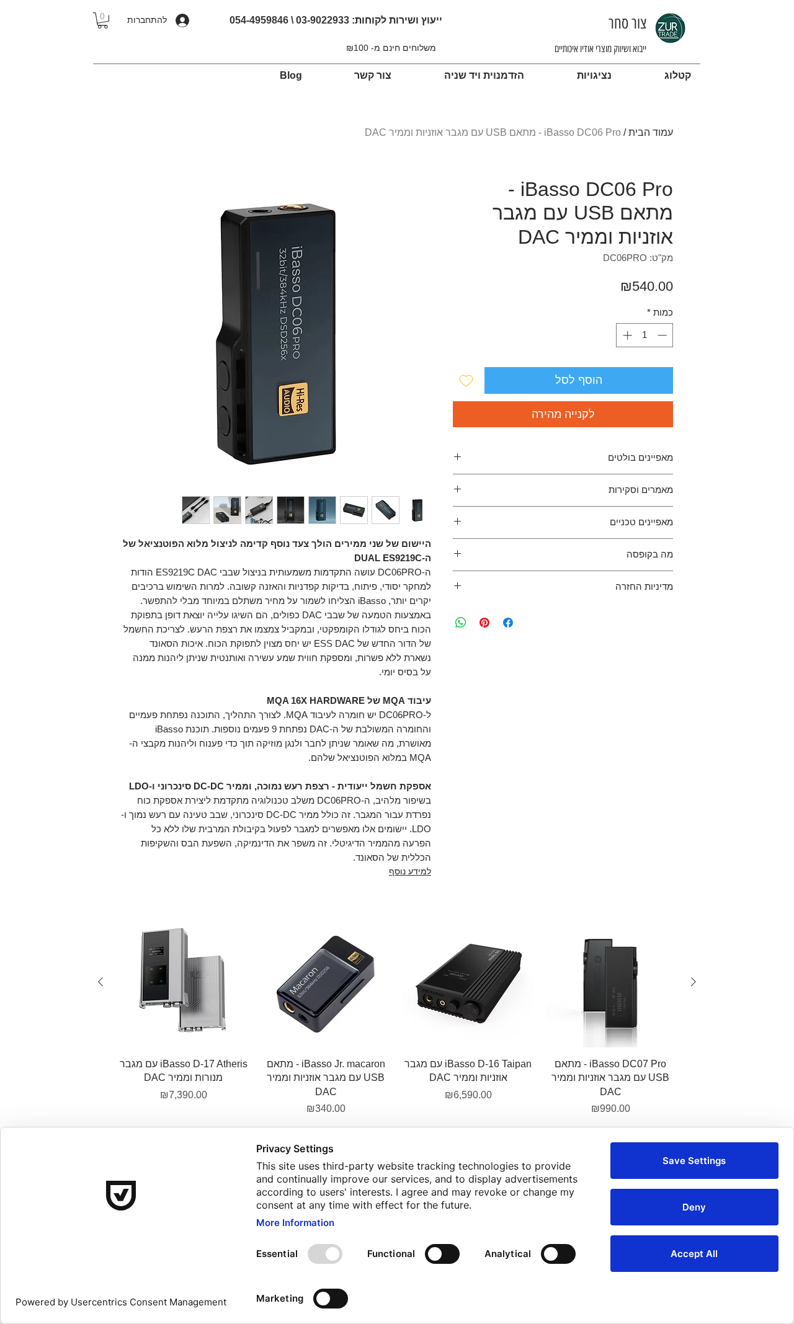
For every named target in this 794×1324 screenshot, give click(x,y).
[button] (102, 20)
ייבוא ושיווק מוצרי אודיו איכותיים (600, 49)
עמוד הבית (650, 132)
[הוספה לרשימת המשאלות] (466, 380)
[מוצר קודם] (693, 981)
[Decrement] (663, 335)
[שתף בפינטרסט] (484, 622)
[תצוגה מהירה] (611, 982)
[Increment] (626, 335)
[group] (397, 1017)
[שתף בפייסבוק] (508, 622)
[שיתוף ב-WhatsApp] (460, 622)
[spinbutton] (645, 335)
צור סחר (625, 23)
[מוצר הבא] (100, 981)
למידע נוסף (410, 871)
